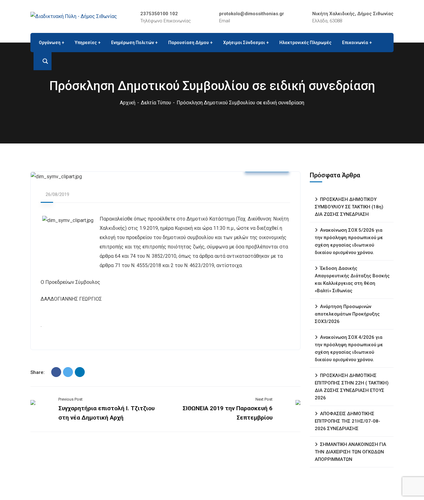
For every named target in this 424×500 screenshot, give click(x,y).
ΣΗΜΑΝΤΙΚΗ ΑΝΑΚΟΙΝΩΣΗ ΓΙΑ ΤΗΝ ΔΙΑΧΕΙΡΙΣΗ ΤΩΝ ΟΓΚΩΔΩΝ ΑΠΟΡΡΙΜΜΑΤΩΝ (350, 452)
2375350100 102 (159, 13)
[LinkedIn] (80, 372)
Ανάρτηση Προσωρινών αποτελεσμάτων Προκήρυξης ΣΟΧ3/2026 (347, 314)
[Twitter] (68, 372)
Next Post (264, 399)
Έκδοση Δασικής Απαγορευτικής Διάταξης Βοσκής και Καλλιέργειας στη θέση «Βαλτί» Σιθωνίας (352, 279)
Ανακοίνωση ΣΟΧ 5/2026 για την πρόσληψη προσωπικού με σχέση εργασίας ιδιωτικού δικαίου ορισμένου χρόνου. (349, 241)
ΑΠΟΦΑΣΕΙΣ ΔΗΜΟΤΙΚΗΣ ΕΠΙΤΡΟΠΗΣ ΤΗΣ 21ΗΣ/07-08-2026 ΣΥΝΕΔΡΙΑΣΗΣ (347, 421)
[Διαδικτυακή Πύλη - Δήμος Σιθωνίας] (73, 16)
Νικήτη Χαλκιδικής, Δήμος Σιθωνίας (353, 13)
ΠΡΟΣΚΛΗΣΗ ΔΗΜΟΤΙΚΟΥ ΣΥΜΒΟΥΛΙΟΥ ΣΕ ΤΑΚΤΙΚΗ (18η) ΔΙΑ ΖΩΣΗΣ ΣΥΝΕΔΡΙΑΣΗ (349, 207)
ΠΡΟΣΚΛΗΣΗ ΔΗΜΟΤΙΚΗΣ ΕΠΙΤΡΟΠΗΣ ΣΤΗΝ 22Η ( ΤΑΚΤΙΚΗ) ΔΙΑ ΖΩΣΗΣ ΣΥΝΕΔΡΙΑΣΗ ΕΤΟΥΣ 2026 (352, 387)
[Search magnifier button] (43, 61)
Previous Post (70, 399)
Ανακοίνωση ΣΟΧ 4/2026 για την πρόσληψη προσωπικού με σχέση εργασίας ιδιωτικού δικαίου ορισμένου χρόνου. (349, 348)
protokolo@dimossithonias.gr (251, 13)
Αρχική (127, 103)
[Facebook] (56, 372)
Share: (37, 372)
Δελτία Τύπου (156, 103)
